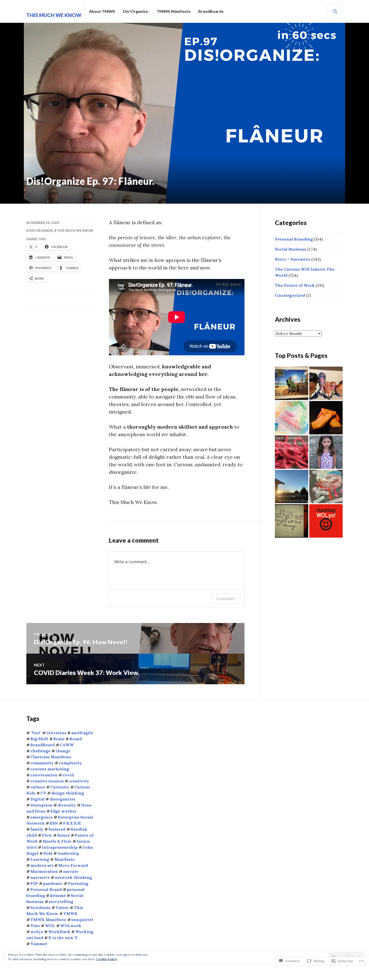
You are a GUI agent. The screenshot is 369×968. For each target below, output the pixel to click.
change (62, 750)
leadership (68, 853)
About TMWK (102, 11)
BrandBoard (42, 744)
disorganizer (62, 799)
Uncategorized (290, 295)
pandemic (53, 883)
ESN (54, 823)
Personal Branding (294, 239)
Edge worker (63, 811)
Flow (47, 835)
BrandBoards (211, 11)
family (36, 829)
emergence (41, 817)
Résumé (58, 895)
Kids (47, 853)
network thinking (73, 877)
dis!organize (41, 231)
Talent (62, 907)
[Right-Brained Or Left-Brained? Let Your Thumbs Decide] (326, 417)
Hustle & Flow (57, 841)
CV (43, 792)
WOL (50, 925)
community (42, 762)
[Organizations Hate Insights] (291, 521)
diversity (66, 805)
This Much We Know (53, 15)
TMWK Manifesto (174, 11)
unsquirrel (82, 919)
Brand (76, 738)
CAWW (67, 744)
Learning (39, 859)
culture (37, 786)
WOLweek (70, 925)
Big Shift (39, 738)
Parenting (78, 883)
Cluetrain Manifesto (50, 756)
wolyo (36, 931)
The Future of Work (295, 285)
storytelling (61, 901)
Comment (225, 598)
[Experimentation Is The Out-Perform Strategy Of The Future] (326, 452)
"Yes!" (35, 732)
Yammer (38, 943)
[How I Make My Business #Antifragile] (291, 452)
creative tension (47, 780)
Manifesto (64, 859)
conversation (43, 774)
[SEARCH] (335, 11)
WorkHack (59, 931)
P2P (34, 883)
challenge (40, 750)
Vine (35, 925)
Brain (59, 738)
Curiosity (59, 786)
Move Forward (73, 865)
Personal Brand (46, 889)
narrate (70, 871)
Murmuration (44, 871)
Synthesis (40, 907)
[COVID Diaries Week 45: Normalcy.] (291, 486)
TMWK (70, 913)
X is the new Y (63, 937)
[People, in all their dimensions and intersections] (326, 383)
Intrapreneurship (60, 847)
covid (68, 774)
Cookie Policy (106, 959)
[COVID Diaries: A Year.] (326, 486)
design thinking (67, 792)
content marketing (49, 768)
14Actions (56, 732)
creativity (79, 780)
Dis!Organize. (136, 11)
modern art (41, 865)
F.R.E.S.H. (72, 823)
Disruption (41, 805)
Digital (37, 799)
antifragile (82, 732)
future (63, 835)
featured (57, 829)
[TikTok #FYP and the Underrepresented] (291, 383)
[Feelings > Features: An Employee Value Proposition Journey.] (291, 417)
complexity (70, 762)
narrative (40, 877)
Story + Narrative (292, 259)
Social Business (290, 249)
